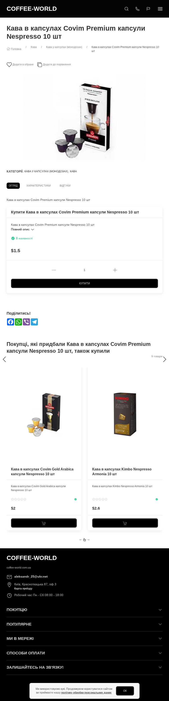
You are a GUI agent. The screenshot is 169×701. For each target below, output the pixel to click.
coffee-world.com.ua (19, 567)
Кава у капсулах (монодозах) (46, 171)
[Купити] (44, 523)
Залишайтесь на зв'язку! (35, 667)
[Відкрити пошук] (126, 9)
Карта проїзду (23, 588)
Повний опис (20, 229)
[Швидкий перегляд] (77, 386)
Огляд (13, 185)
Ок (125, 690)
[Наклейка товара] (10, 368)
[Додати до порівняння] (77, 378)
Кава (73, 171)
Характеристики (38, 185)
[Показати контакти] (137, 9)
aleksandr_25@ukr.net (31, 576)
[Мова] (149, 9)
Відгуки (65, 185)
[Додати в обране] (77, 371)
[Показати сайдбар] (160, 9)
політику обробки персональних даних (86, 692)
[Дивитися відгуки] (18, 499)
